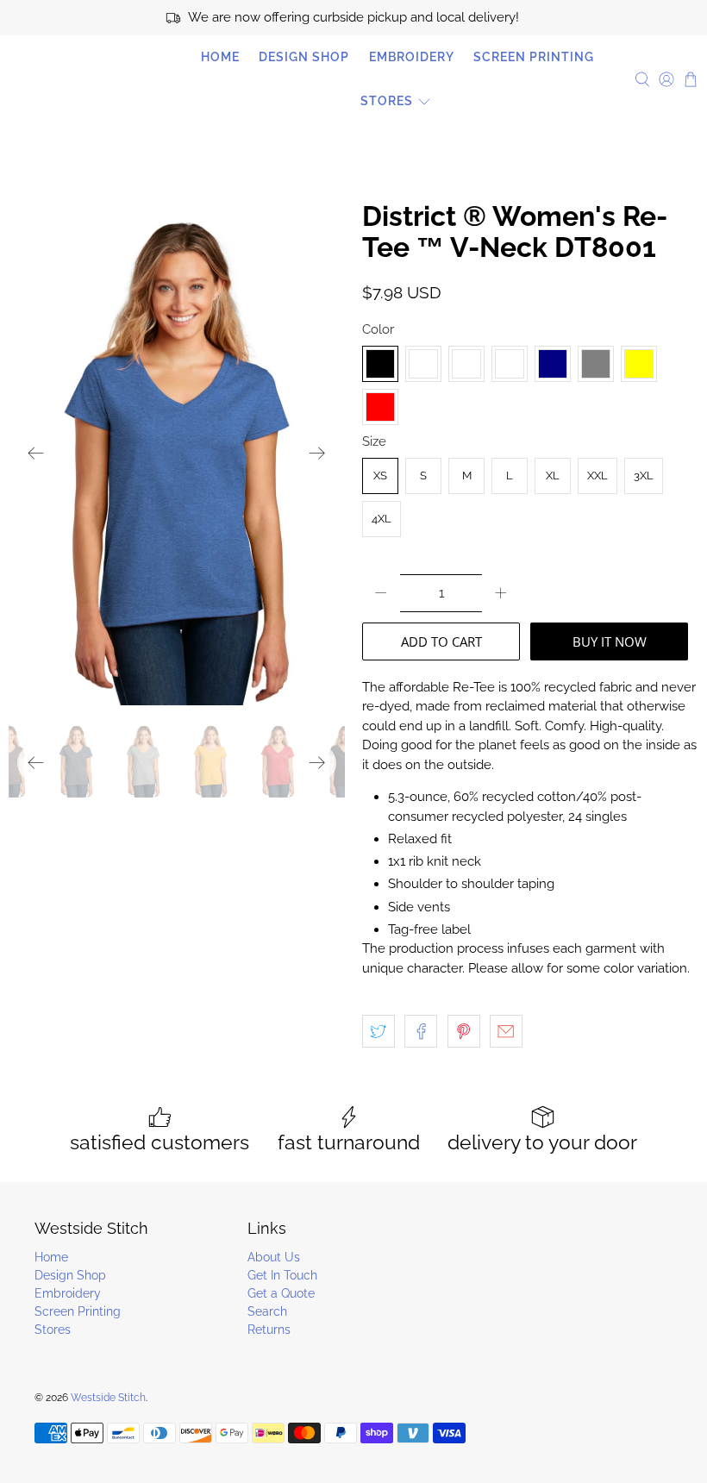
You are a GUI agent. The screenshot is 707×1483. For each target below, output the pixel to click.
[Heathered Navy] (553, 364)
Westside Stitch (86, 79)
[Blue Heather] (423, 364)
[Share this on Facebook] (420, 1031)
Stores (386, 101)
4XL (381, 518)
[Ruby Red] (380, 407)
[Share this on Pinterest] (463, 1031)
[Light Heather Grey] (596, 364)
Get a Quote (281, 1293)
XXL (597, 475)
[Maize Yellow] (639, 364)
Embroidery (411, 57)
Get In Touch (282, 1275)
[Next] (317, 453)
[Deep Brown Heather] (509, 364)
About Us (273, 1257)
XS (380, 475)
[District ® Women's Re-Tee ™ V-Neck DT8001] (177, 453)
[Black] (380, 364)
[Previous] (36, 453)
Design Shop (304, 57)
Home (220, 57)
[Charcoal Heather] (466, 364)
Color (378, 329)
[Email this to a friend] (506, 1031)
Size (374, 441)
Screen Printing (533, 57)
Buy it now (609, 641)
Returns (269, 1329)
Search (267, 1311)
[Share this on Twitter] (378, 1031)
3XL (644, 475)
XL (553, 475)
